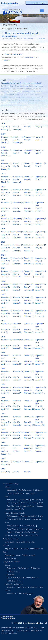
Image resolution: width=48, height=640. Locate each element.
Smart (3, 91)
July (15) (16, 435)
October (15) (29, 387)
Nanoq (40, 86)
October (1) (17, 150)
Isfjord (16, 86)
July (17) (16, 390)
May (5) (38, 166)
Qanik (30, 102)
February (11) (29, 348)
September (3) (29, 137)
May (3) (38, 274)
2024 (3, 147)
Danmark (39, 91)
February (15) (29, 393)
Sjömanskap (36, 519)
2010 (3, 336)
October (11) (29, 432)
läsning (38, 88)
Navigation (12, 519)
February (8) (29, 364)
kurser (19, 88)
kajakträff (37, 83)
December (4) (6, 387)
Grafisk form (23, 568)
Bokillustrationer (13, 577)
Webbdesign (35, 568)
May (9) (38, 313)
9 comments (40, 39)
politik (37, 100)
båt (14, 102)
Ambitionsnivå (24, 499)
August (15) (6, 377)
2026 (3, 123)
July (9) (16, 234)
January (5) (39, 332)
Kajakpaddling (12, 516)
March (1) (5, 142)
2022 (3, 173)
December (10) (5, 446)
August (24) (6, 422)
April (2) (4, 195)
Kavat (3, 86)
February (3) (29, 224)
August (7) (5, 208)
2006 (3, 397)
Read (7, 522)
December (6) (6, 339)
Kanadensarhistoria (27, 525)
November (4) (18, 202)
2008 (3, 368)
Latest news (9, 542)
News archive (21, 542)
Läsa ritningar (12, 502)
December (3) (6, 202)
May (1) (27, 139)
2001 (3, 468)
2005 (3, 413)
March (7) (17, 303)
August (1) (5, 471)
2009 (3, 352)
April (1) (38, 139)
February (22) (29, 409)
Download (19, 509)
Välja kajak (11, 490)
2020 (3, 199)
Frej (21, 83)
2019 (3, 215)
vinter (10, 105)
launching (33, 86)
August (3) (5, 126)
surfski (18, 97)
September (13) (39, 372)
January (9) (39, 348)
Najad (8, 91)
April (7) (4, 303)
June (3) (27, 260)
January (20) (40, 409)
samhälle (4, 97)
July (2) (16, 166)
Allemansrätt (27, 39)
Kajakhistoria (12, 525)
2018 (3, 228)
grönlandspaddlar (20, 105)
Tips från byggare (14, 506)
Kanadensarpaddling (29, 516)
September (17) (39, 402)
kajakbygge (28, 94)
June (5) (27, 221)
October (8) (28, 297)
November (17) (17, 446)
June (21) (28, 361)
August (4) (5, 221)
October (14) (29, 355)
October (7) (28, 445)
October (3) (28, 163)
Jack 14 (4, 100)
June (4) (27, 179)
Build (7, 496)
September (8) (41, 387)
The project (11, 499)
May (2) (38, 126)
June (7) (27, 208)
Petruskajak (5, 88)
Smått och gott (21, 587)
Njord (26, 83)
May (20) (39, 406)
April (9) (4, 332)
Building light (37, 502)
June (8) (27, 300)
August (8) (5, 329)
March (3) (17, 224)
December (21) (5, 402)
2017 (3, 242)
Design (7, 565)
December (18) (5, 417)
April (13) (5, 364)
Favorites (31, 542)
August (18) (6, 435)
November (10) (17, 356)
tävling (4, 94)
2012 (3, 307)
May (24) (39, 390)
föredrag (10, 94)
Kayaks (8, 548)
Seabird (36, 102)
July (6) (16, 192)
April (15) (5, 409)
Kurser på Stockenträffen (29, 535)
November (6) (18, 339)
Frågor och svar (11, 535)
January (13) (40, 379)
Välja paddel (30, 493)
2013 (3, 294)
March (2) (5, 182)
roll (13, 91)
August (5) (5, 260)
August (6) (5, 166)
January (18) (40, 393)
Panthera (31, 88)
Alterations (25, 502)
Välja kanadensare (15, 493)
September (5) (41, 297)
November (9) (18, 371)
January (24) (40, 425)
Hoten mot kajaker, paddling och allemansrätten (20, 34)
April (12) (5, 393)
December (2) (6, 163)
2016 (3, 255)
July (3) (16, 126)
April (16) (5, 379)
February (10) (29, 425)
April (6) (4, 211)
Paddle (22, 513)
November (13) (17, 325)
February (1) (6, 129)
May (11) (39, 345)
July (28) (16, 406)
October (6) (28, 323)
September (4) (41, 218)
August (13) (6, 345)
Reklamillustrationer (30, 577)
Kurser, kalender (11, 513)
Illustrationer (10, 574)
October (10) (29, 416)
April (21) (5, 425)
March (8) (17, 409)
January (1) (17, 129)
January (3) (39, 263)
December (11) (5, 356)
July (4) (4, 153)
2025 (3, 134)
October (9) (28, 400)
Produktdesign (12, 571)
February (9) (29, 332)
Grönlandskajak (37, 97)
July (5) (16, 377)
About (18, 555)
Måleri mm (18, 584)
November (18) (17, 402)
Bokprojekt (11, 568)
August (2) (39, 137)
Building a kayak (28, 555)
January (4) (5, 155)
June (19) (28, 406)
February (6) (29, 379)
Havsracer (19, 91)
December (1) (6, 137)
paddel (31, 100)
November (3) (18, 244)
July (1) (16, 179)
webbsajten (26, 97)
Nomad (37, 94)
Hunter (13, 88)
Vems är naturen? (14, 54)
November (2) (18, 137)
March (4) (17, 211)
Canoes (15, 548)
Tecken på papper (26, 593)
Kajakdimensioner (25, 490)
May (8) (38, 287)
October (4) (28, 189)
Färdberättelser (27, 529)
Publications (35, 548)
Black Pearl (14, 83)
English (43, 2)
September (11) (39, 204)
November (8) (6, 150)
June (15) (28, 345)
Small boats (24, 548)
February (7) (29, 438)
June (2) (16, 139)
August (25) (6, 406)
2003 (3, 442)
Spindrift (12, 97)
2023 (3, 160)
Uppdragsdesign (30, 532)
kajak (22, 94)
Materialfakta (29, 506)
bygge (31, 83)
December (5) (6, 244)
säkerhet (26, 91)
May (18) (39, 377)
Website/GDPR (10, 558)
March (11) (17, 332)
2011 (3, 320)
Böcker (7, 590)
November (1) (18, 163)
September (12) (39, 341)
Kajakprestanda (41, 490)
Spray (16, 94)
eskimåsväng (23, 100)
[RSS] (46, 623)
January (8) (39, 364)
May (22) (39, 361)
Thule (32, 91)
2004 (3, 429)
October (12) (29, 371)
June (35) (28, 390)
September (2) (29, 150)
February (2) (18, 142)
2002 (3, 458)
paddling (10, 86)
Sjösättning (5, 83)
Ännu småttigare (36, 587)
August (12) (6, 361)
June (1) (27, 126)
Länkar (9, 532)
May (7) (38, 208)
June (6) (27, 313)
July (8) (16, 208)
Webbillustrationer (14, 581)
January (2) (5, 169)
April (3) (4, 237)
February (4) (29, 237)
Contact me (9, 555)
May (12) (39, 329)
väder (25, 102)
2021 (3, 186)
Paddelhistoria (12, 529)
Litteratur (39, 529)
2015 (3, 268)
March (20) (17, 425)
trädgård (4, 105)
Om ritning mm (38, 499)
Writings (18, 532)
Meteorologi (24, 519)
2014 (3, 281)
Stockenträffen (6, 102)
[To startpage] (14, 11)
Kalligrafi (8, 584)
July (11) (16, 247)
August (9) (5, 313)
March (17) (17, 393)
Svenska (35, 2)
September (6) (41, 189)
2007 (3, 384)
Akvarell (10, 587)
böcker (25, 88)
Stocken (19, 102)
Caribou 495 (13, 100)
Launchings (24, 86)
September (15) (39, 417)
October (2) (28, 176)
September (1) (41, 461)
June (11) (28, 377)
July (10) (16, 287)
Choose (8, 486)
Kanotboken (11, 593)
